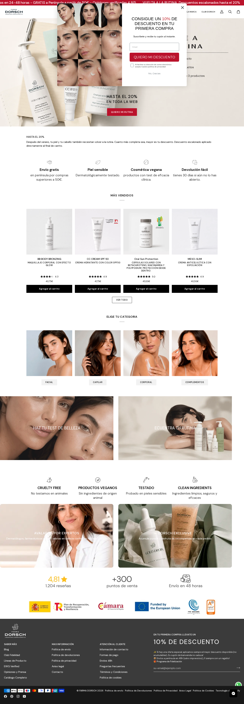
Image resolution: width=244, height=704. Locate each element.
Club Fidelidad (12, 655)
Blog (6, 649)
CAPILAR (97, 382)
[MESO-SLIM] (195, 232)
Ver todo (122, 300)
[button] (191, 11)
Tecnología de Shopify (228, 690)
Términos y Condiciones (113, 672)
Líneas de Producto (15, 660)
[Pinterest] (11, 696)
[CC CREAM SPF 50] (98, 232)
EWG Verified (11, 666)
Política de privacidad (64, 660)
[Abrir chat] (233, 693)
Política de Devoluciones (138, 690)
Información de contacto (114, 649)
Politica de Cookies (203, 690)
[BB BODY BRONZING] (49, 232)
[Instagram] (18, 696)
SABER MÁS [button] (10, 644)
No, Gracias (154, 73)
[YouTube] (24, 696)
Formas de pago (109, 655)
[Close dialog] (182, 7)
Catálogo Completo (15, 677)
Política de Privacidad (165, 690)
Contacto (57, 672)
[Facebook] (5, 696)
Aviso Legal (185, 690)
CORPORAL (146, 382)
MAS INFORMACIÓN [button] (63, 644)
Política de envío (61, 649)
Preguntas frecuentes (112, 666)
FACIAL (49, 382)
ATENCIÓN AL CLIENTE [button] (112, 644)
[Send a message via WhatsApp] (238, 685)
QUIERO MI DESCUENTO (154, 57)
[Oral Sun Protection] (146, 232)
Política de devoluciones (66, 655)
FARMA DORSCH (88, 690)
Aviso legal (58, 666)
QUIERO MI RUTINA (122, 112)
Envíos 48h (106, 660)
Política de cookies (111, 677)
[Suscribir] (237, 668)
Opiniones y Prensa (15, 672)
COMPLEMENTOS (194, 382)
